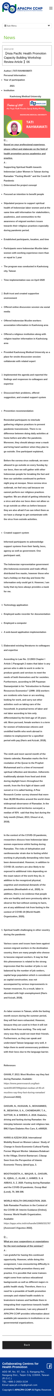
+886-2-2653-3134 (18, 1381)
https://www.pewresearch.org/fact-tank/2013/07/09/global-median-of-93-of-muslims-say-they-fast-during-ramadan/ (24, 1088)
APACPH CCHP (22, 7)
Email (5, 1385)
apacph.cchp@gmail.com (23, 1385)
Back (27, 1345)
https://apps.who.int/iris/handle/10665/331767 (27, 1223)
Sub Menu (11, 26)
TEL (4, 1381)
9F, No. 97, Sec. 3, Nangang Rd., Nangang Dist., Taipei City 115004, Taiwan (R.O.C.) (25, 1375)
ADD (5, 1371)
